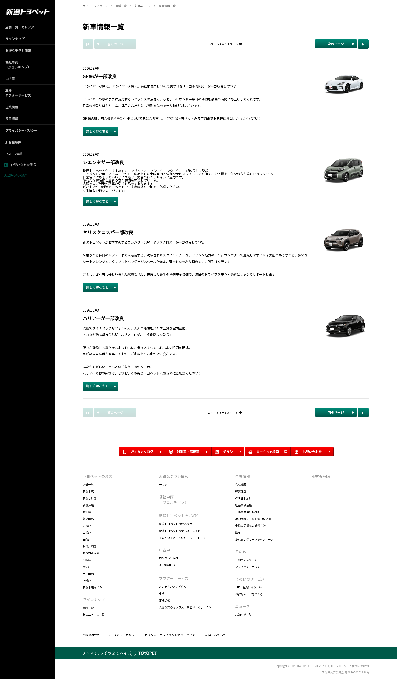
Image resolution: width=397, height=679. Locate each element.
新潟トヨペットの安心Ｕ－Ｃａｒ (179, 531)
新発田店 (88, 519)
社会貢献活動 (243, 505)
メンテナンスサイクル (173, 586)
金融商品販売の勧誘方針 (250, 525)
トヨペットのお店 (97, 476)
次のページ (336, 43)
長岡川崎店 (89, 546)
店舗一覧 (88, 484)
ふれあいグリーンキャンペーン (254, 539)
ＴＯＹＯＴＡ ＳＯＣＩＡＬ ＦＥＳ (182, 537)
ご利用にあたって (246, 560)
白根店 (87, 532)
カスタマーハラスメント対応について (170, 635)
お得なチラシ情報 (173, 476)
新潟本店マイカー (94, 587)
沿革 (238, 532)
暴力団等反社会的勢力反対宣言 (254, 519)
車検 (161, 593)
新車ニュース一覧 (94, 614)
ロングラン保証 (168, 558)
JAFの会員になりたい (248, 587)
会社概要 (240, 484)
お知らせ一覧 (243, 614)
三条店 (87, 539)
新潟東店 (88, 505)
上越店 (87, 580)
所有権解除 (321, 476)
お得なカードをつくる (249, 594)
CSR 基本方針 (92, 635)
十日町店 (88, 574)
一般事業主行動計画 (247, 512)
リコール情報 (13, 153)
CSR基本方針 (243, 498)
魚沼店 (87, 567)
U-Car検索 (165, 565)
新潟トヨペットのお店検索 (175, 524)
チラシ (163, 484)
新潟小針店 (89, 498)
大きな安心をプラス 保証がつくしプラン (185, 607)
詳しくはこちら (97, 131)
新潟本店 (88, 491)
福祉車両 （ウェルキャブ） (173, 499)
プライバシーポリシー (249, 567)
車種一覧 (88, 608)
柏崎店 (87, 560)
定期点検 (164, 600)
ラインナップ (94, 599)
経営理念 (240, 491)
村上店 (87, 512)
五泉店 (87, 525)
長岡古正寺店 (91, 553)
